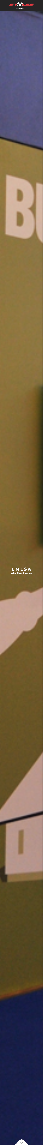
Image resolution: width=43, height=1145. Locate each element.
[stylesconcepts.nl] (21, 5)
